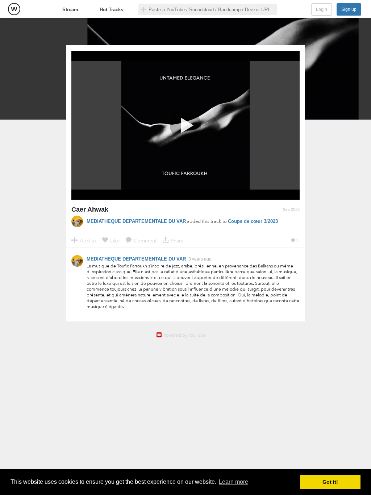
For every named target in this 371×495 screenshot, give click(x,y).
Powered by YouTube (185, 335)
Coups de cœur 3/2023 (253, 221)
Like (115, 240)
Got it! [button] (330, 482)
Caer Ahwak (89, 209)
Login (321, 9)
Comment (145, 240)
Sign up (349, 9)
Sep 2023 (291, 209)
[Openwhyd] (14, 9)
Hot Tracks (111, 9)
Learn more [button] (233, 482)
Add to (88, 240)
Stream (70, 9)
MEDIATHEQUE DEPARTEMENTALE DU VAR (136, 221)
